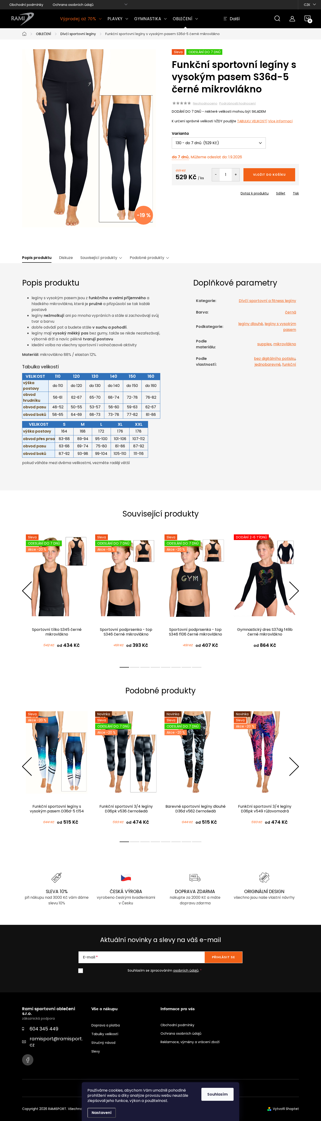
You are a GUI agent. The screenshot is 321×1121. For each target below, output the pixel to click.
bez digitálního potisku (274, 358)
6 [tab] (176, 667)
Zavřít (198, 192)
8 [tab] (196, 667)
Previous (26, 590)
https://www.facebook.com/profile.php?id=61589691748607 (27, 1059)
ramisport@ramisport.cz (56, 1041)
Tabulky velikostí (104, 1034)
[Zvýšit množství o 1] (235, 174)
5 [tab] (165, 667)
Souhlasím (217, 1094)
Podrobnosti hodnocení (237, 103)
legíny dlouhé (250, 323)
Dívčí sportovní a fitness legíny (267, 300)
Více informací (280, 121)
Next (294, 590)
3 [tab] (145, 667)
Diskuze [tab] (66, 257)
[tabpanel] (56, 596)
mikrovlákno (284, 344)
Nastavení (102, 1112)
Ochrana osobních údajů (73, 4)
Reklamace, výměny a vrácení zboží (189, 1042)
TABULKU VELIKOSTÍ (252, 121)
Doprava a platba (105, 1025)
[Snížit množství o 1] (216, 174)
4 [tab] (155, 667)
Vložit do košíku (269, 174)
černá (290, 312)
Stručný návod (103, 1042)
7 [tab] (186, 667)
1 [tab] (124, 667)
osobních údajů (186, 970)
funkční (289, 364)
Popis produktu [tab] (36, 257)
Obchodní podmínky (26, 4)
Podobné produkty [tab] (147, 257)
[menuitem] (81, 18)
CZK (307, 4)
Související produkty (98, 257)
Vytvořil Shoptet (286, 1108)
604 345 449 (44, 1029)
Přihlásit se (223, 957)
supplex (264, 344)
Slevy (95, 1051)
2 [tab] (134, 667)
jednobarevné (268, 364)
